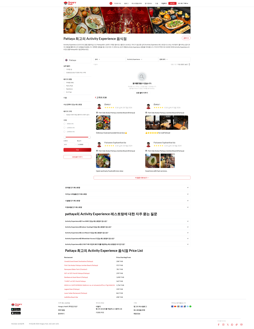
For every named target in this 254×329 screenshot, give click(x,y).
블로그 (126, 3)
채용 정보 (137, 313)
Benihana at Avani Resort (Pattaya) (76, 277)
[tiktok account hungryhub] (236, 324)
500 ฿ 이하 (70, 124)
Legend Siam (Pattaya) (71, 289)
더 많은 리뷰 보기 (141, 178)
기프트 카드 (117, 3)
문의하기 (61, 313)
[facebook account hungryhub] (218, 324)
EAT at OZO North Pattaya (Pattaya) (76, 273)
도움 (156, 3)
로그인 (172, 3)
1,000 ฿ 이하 (71, 127)
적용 (77, 150)
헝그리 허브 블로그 (140, 306)
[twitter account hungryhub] (228, 325)
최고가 (79, 141)
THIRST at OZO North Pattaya (75, 281)
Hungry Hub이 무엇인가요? (68, 306)
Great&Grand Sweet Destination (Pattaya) (78, 261)
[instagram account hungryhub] (223, 324)
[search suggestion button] (111, 3)
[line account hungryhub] (241, 324)
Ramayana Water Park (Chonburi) (75, 269)
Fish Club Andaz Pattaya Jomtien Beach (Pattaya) (81, 265)
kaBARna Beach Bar (71, 297)
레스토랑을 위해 (137, 3)
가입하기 (164, 3)
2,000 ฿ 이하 (71, 131)
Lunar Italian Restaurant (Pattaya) (75, 293)
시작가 (66, 141)
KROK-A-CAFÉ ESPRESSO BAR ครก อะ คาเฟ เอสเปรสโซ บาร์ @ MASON (89, 285)
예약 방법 (61, 310)
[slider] (65, 137)
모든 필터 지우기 (142, 93)
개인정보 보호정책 (17, 324)
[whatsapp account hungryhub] (232, 325)
